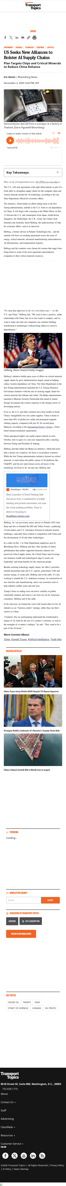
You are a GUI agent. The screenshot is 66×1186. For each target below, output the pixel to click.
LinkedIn (33, 1156)
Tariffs (27, 1002)
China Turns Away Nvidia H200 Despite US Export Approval (31, 691)
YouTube (24, 1156)
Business (19, 47)
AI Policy (7, 1169)
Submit (50, 900)
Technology (29, 47)
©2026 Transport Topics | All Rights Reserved (24, 1165)
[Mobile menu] (3, 4)
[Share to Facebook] (5, 38)
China (7, 639)
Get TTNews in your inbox (47, 181)
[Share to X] (11, 38)
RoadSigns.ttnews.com (17, 516)
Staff (3, 1110)
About (4, 1094)
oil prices (50, 1008)
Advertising (7, 1118)
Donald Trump (19, 639)
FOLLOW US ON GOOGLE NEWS (21, 933)
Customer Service (11, 1143)
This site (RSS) (42, 1156)
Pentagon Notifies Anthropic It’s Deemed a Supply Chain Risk (32, 730)
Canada (36, 1008)
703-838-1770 (10, 1089)
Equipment (40, 47)
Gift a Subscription (32, 921)
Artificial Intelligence (38, 639)
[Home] (33, 6)
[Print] (34, 38)
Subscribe (12, 921)
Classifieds (7, 1127)
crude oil (13, 1002)
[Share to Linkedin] (17, 38)
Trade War (56, 639)
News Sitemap (21, 1169)
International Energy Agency (39, 426)
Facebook (5, 1156)
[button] (28, 38)
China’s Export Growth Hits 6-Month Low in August (27, 769)
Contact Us (7, 1102)
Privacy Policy (57, 1165)
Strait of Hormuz (18, 1008)
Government (8, 47)
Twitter (15, 1156)
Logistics (50, 47)
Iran (37, 1002)
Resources (7, 1135)
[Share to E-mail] (22, 38)
